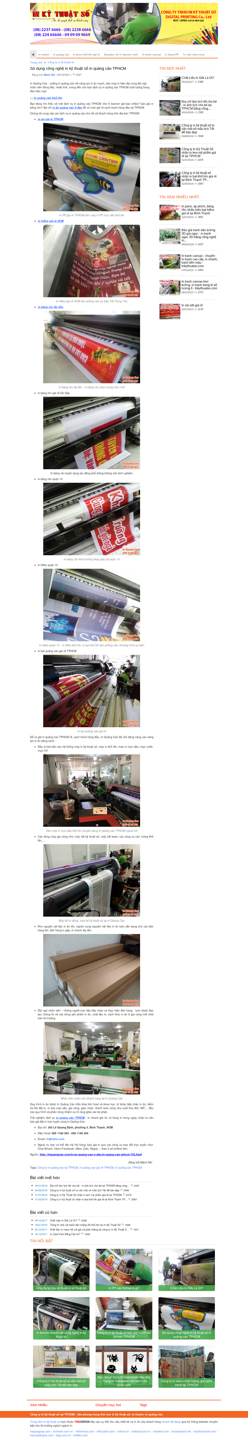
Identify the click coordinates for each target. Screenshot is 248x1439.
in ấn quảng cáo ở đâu (67, 107)
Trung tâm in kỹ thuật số (45, 1422)
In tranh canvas (151, 54)
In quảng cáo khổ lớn (48, 98)
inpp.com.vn (63, 1435)
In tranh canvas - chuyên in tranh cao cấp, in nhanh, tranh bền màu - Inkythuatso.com (200, 261)
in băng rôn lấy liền (50, 307)
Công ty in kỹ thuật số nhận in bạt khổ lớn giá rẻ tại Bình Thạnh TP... (89, 1199)
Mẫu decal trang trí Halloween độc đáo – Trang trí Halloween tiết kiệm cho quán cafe (123, 1381)
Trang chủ (36, 62)
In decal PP (172, 54)
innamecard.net (181, 1431)
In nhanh (43, 54)
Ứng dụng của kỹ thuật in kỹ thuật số (61, 1288)
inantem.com (161, 1431)
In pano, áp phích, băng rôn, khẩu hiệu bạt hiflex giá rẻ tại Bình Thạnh (198, 210)
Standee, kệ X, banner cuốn (121, 54)
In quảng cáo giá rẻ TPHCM (96, 1167)
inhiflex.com (80, 1435)
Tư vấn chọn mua (193, 54)
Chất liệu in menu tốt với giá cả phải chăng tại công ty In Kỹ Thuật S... (90, 1229)
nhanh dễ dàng (171, 1422)
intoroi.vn (123, 1431)
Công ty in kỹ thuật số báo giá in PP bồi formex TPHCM (124, 1334)
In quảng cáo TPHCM (128, 1167)
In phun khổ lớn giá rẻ (86, 54)
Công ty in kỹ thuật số (61, 62)
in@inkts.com (55, 1139)
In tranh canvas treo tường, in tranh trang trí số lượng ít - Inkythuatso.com (199, 285)
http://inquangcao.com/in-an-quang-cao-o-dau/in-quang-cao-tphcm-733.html (91, 1154)
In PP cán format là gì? (124, 1288)
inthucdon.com (106, 1431)
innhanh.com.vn (63, 1431)
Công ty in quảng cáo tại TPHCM (58, 1167)
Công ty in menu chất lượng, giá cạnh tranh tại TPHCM (186, 1383)
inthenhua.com (85, 1431)
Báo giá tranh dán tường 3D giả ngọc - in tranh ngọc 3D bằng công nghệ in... (199, 235)
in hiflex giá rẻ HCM (51, 221)
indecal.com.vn (141, 1431)
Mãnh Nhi (50, 75)
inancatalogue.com (41, 1435)
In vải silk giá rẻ (192, 305)
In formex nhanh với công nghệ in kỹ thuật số (61, 1334)
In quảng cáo (61, 54)
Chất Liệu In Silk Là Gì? (64, 1220)
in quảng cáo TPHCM (70, 1118)
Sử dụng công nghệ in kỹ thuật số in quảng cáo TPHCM (186, 1334)
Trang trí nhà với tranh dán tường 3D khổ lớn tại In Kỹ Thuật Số (85, 1225)
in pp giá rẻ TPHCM (50, 119)
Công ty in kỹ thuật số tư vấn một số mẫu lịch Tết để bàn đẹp (85, 1190)
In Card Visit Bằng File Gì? (65, 1234)
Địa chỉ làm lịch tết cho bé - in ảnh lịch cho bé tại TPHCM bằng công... (90, 1185)
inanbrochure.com (205, 1431)
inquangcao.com (40, 1431)
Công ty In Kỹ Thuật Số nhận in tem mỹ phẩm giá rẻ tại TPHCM (86, 1195)
